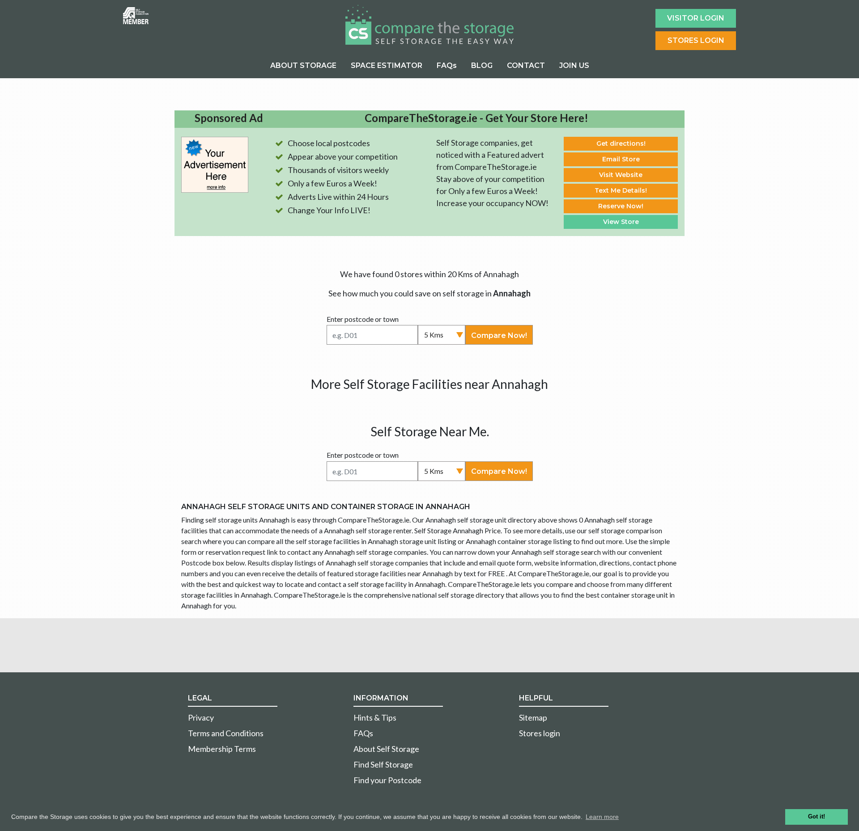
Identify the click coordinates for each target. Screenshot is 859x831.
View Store (621, 222)
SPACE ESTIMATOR (386, 65)
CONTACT (526, 65)
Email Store (621, 159)
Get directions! (621, 143)
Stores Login (696, 40)
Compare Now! (499, 335)
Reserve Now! (620, 206)
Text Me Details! (621, 190)
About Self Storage (386, 749)
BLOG (482, 65)
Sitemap (533, 717)
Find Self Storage (383, 764)
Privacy (201, 717)
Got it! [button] (816, 817)
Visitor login (695, 18)
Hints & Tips (374, 717)
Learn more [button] (602, 816)
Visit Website (620, 175)
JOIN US (574, 65)
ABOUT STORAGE (303, 65)
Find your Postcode (387, 780)
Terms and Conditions (226, 733)
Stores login (539, 733)
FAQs (447, 65)
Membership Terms (222, 749)
